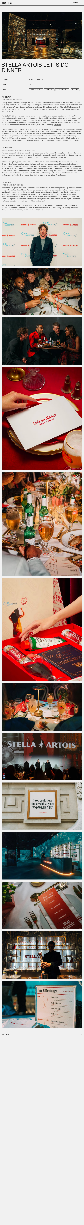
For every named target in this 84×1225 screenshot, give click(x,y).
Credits (5, 1035)
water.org (57, 125)
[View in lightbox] (4, 220)
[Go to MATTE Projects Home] (6, 3)
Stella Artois (36, 80)
